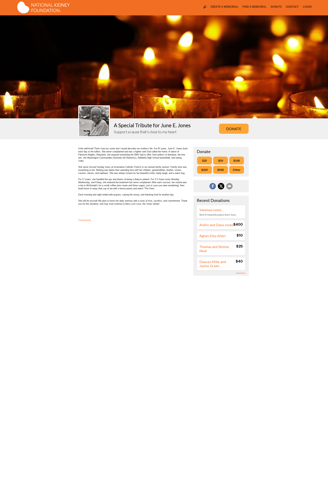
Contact (292, 6)
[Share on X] (221, 186)
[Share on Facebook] (212, 186)
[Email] (229, 186)
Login (307, 6)
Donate (276, 6)
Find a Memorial (254, 6)
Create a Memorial (224, 6)
